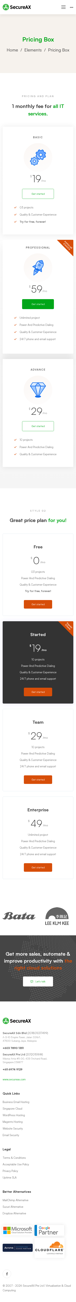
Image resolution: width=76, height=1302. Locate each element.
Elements (33, 50)
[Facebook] (7, 1274)
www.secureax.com (14, 1079)
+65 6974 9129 (12, 1069)
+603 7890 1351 (13, 1048)
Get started (38, 193)
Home (12, 50)
